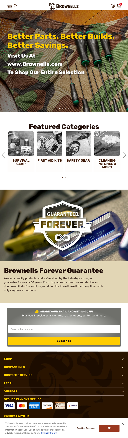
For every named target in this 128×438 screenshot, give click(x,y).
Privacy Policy (49, 433)
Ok (109, 428)
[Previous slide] (5, 61)
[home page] (64, 6)
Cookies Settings (86, 428)
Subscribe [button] (64, 340)
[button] (9, 5)
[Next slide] (122, 61)
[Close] (122, 423)
